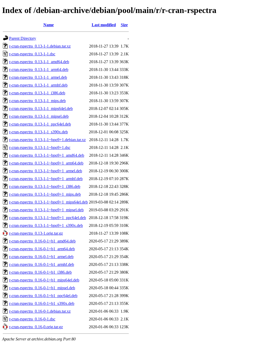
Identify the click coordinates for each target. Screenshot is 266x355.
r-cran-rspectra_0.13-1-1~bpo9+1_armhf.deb (46, 178)
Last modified (104, 25)
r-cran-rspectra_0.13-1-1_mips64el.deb (41, 108)
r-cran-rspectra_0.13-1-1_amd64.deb (39, 62)
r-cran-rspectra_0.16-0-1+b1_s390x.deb (41, 303)
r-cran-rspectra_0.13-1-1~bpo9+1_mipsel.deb (46, 210)
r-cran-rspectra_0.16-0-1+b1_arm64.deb (42, 249)
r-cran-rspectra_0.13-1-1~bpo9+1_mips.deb (45, 194)
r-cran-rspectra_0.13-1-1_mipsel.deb (39, 116)
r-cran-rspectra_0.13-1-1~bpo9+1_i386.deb (44, 186)
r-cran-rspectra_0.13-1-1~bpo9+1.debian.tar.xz (47, 139)
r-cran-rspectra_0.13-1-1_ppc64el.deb (40, 124)
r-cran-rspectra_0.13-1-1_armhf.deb (38, 85)
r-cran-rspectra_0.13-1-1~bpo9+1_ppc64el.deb (47, 217)
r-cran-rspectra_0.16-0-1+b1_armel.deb (41, 256)
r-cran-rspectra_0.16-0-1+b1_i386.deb (40, 272)
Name (48, 25)
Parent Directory (22, 38)
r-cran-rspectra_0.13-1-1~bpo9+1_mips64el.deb (48, 202)
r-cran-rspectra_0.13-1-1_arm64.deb (38, 69)
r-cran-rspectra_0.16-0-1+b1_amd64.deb (42, 241)
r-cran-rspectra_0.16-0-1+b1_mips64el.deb (44, 280)
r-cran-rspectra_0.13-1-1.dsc (32, 54)
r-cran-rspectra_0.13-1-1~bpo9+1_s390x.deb (46, 225)
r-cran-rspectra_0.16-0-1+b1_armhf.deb (41, 264)
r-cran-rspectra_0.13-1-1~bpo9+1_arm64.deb (46, 163)
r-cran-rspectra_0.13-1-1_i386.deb (37, 93)
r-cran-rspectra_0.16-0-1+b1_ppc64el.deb (43, 295)
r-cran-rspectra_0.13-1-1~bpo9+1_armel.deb (45, 171)
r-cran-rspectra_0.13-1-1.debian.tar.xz (40, 46)
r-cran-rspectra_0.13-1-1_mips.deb (37, 100)
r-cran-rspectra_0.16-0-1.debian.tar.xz (40, 311)
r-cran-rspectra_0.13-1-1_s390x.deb (38, 132)
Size (124, 25)
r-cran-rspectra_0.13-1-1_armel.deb (38, 77)
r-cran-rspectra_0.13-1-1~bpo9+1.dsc (39, 147)
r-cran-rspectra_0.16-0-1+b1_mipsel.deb (42, 288)
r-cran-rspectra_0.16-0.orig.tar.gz (36, 327)
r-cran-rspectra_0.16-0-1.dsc (32, 319)
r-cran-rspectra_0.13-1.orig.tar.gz (36, 233)
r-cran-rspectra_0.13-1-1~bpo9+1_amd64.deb (46, 155)
